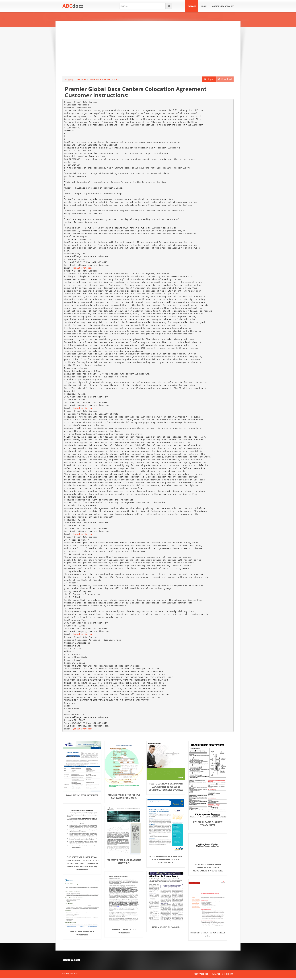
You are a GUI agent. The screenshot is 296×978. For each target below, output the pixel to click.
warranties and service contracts (104, 79)
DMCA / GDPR (217, 974)
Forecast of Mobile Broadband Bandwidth (124, 862)
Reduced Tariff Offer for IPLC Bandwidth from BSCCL (124, 796)
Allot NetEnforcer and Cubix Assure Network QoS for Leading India (165, 859)
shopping (69, 79)
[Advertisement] (148, 48)
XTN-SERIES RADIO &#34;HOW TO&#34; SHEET (207, 824)
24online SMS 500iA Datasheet (82, 795)
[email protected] (83, 268)
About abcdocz (201, 974)
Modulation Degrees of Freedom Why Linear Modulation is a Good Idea (208, 867)
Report (210, 79)
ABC (72, 5)
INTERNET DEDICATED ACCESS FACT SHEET (207, 934)
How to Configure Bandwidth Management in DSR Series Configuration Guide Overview (166, 786)
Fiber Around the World (166, 927)
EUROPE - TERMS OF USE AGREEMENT (124, 931)
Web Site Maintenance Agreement (82, 933)
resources (81, 79)
